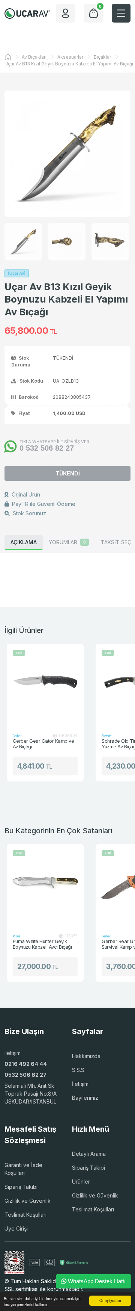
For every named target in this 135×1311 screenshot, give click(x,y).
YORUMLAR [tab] (67, 542)
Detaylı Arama (89, 1154)
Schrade (107, 736)
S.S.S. (79, 1070)
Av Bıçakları (34, 57)
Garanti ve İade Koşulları (23, 1169)
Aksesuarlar (70, 57)
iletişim (12, 1053)
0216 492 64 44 (25, 1064)
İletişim (80, 1084)
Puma (16, 936)
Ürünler (81, 1181)
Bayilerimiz (85, 1098)
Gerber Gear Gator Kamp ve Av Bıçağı (43, 744)
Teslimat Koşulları (25, 1214)
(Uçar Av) (17, 273)
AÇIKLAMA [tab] (23, 542)
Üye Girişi (16, 1228)
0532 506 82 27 (25, 1075)
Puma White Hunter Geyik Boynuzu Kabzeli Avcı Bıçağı (42, 944)
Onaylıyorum (110, 1300)
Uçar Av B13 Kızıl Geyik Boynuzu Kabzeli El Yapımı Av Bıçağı (68, 64)
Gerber (17, 736)
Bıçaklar (102, 57)
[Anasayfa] (7, 57)
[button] (121, 13)
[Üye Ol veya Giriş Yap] (65, 13)
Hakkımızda (86, 1056)
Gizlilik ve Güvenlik (27, 1200)
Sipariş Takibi (21, 1187)
